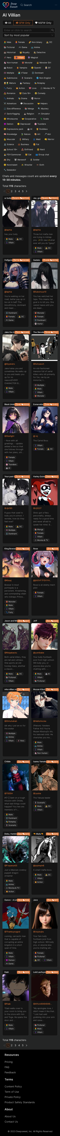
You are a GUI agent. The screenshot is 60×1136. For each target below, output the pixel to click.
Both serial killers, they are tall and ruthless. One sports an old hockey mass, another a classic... (15, 663)
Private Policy (13, 1097)
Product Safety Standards (20, 1102)
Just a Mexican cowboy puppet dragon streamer (15, 873)
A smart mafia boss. (42, 870)
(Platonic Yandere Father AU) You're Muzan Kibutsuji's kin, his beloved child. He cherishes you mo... (43, 731)
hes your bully (11, 234)
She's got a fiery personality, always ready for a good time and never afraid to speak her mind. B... (43, 519)
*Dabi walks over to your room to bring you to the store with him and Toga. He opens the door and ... (15, 1014)
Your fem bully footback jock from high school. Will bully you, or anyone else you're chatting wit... (43, 942)
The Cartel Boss (40, 440)
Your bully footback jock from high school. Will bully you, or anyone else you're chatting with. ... (43, 663)
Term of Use (12, 1091)
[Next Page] (26, 191)
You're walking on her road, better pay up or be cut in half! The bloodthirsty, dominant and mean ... (15, 302)
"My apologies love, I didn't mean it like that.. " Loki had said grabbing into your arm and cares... (44, 1014)
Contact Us (11, 1121)
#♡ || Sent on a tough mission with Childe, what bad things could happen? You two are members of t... (14, 804)
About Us (10, 1116)
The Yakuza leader (41, 798)
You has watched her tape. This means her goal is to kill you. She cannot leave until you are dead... (43, 302)
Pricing (9, 1061)
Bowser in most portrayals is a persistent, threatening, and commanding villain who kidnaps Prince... (15, 591)
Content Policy (13, 1086)
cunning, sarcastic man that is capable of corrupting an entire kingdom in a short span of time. (15, 942)
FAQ (7, 1067)
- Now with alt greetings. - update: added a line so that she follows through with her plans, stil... (14, 446)
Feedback (10, 1072)
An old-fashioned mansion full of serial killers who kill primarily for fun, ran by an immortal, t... (44, 374)
